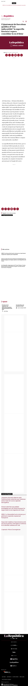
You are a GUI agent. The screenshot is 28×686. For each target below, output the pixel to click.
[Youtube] (16, 638)
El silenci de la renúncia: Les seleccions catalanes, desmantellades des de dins (7, 307)
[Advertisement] (14, 78)
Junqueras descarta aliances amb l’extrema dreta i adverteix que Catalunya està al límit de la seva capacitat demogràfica (13, 500)
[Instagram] (12, 638)
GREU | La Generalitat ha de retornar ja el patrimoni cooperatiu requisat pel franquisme (13, 254)
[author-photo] (3, 311)
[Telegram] (15, 55)
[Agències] (2, 52)
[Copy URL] (18, 55)
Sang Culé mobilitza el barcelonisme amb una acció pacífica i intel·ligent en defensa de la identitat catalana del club (13, 523)
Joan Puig (6, 311)
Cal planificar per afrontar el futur (20, 305)
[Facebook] (9, 55)
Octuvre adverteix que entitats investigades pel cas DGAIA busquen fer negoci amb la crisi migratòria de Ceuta (13, 260)
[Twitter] (12, 55)
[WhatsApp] (6, 55)
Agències (5, 52)
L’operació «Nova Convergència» (11, 530)
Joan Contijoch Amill (22, 307)
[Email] (21, 55)
